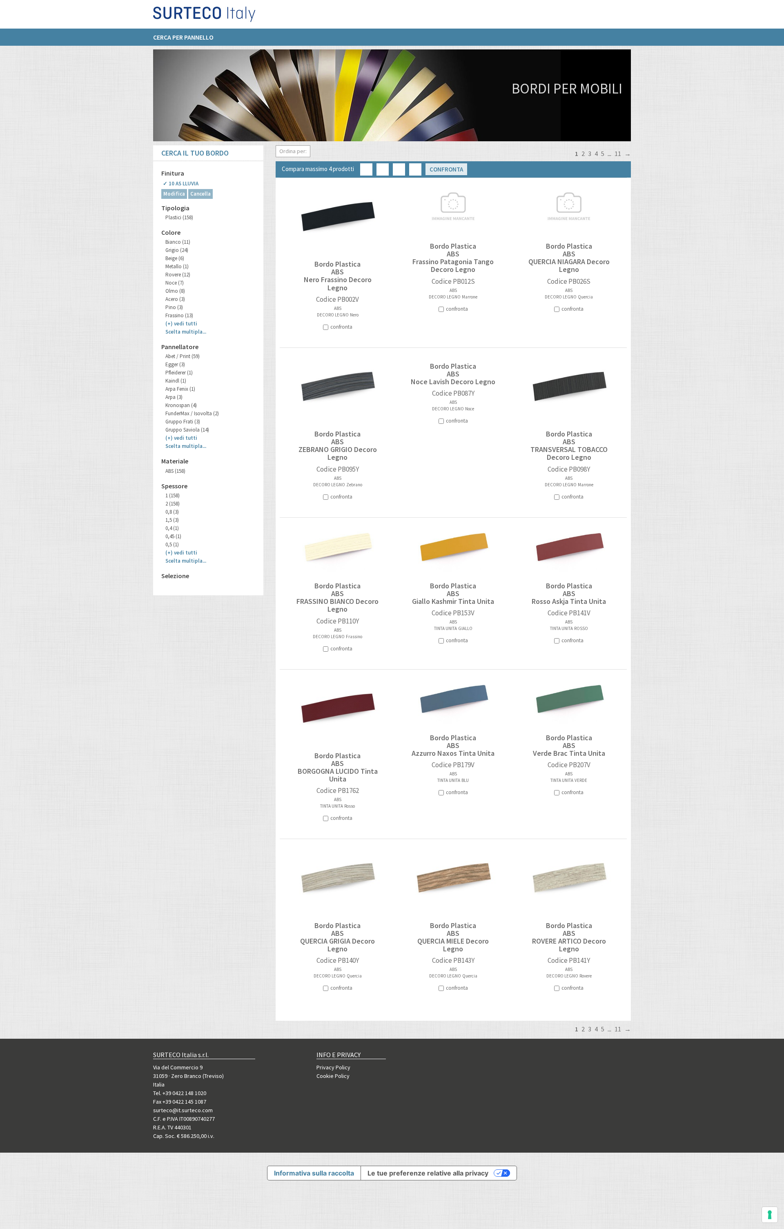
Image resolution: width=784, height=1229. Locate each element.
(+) (181, 323)
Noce (174, 282)
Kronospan (181, 405)
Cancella (200, 193)
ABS (175, 471)
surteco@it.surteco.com (183, 1110)
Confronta (446, 169)
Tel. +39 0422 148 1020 (179, 1093)
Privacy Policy (333, 1067)
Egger (175, 364)
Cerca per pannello (183, 37)
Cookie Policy (333, 1076)
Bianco (177, 241)
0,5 (172, 544)
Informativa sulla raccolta (314, 1173)
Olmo (175, 290)
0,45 (173, 536)
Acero (175, 299)
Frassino (179, 315)
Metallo (177, 266)
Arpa (174, 397)
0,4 (172, 528)
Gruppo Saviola (187, 429)
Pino (174, 307)
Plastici (179, 217)
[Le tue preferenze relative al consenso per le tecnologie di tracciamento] (769, 1214)
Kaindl (175, 380)
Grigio (176, 250)
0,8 (172, 511)
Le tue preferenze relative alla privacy (428, 1173)
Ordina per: (293, 151)
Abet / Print (182, 356)
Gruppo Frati (182, 421)
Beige (174, 258)
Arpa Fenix (180, 388)
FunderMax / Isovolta (192, 413)
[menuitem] (187, 37)
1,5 (172, 520)
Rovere (177, 274)
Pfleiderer (179, 372)
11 (618, 153)
